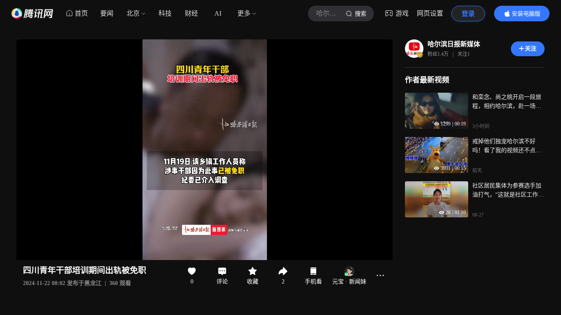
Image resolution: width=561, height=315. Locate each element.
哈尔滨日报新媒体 (454, 44)
